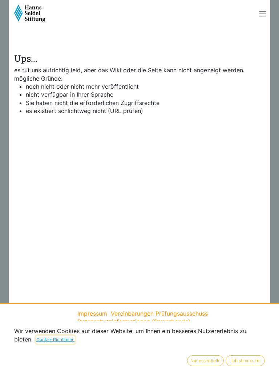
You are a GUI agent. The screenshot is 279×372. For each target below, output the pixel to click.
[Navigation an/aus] (262, 14)
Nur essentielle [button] (205, 360)
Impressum (94, 313)
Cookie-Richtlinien (55, 339)
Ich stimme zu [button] (245, 360)
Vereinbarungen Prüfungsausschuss (159, 313)
